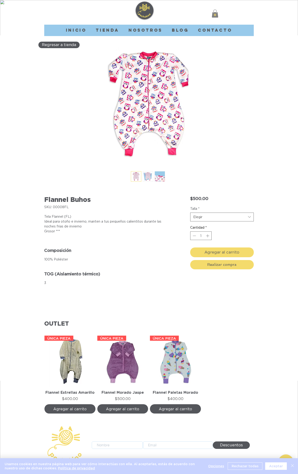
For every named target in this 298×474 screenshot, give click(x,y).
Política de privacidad (76, 468)
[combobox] (222, 217)
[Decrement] (194, 236)
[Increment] (208, 236)
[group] (149, 374)
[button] (215, 14)
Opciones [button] (216, 466)
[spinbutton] (201, 236)
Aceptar (276, 466)
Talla (195, 208)
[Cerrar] (292, 466)
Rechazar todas (245, 466)
